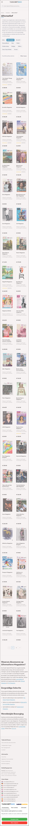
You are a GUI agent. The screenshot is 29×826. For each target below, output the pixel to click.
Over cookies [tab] (14, 807)
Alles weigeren (14, 822)
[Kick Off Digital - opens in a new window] (22, 804)
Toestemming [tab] (5, 807)
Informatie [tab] (23, 807)
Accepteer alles (14, 819)
